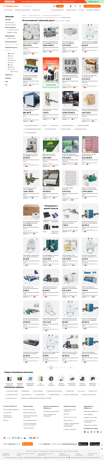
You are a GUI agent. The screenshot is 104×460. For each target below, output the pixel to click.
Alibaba (24, 15)
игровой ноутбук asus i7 (68, 125)
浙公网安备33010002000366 (78, 457)
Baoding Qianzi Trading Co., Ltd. (70, 198)
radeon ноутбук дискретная (31, 125)
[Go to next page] (73, 367)
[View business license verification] (66, 457)
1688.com (35, 451)
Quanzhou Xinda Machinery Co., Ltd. (31, 196)
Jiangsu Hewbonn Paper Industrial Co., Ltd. (70, 162)
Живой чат (66, 414)
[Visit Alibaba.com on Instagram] (95, 432)
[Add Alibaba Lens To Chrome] (27, 444)
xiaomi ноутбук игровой (12, 391)
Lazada (52, 451)
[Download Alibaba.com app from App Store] (83, 444)
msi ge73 (45, 125)
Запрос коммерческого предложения (50, 415)
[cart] (75, 6)
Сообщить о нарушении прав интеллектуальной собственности (71, 425)
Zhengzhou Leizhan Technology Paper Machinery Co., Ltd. (51, 196)
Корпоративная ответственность (7, 416)
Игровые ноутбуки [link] (66, 17)
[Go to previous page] (47, 367)
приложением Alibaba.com (69, 444)
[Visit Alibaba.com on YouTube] (98, 432)
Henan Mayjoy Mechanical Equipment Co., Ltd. (51, 117)
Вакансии (5, 420)
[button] (54, 6)
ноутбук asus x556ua (66, 129)
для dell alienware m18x (51, 129)
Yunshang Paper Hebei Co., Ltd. (31, 84)
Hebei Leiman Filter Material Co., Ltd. (51, 50)
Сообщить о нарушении (70, 429)
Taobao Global (58, 451)
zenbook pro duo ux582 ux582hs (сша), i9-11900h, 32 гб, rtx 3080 (36, 398)
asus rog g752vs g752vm (30, 132)
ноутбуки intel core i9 (12, 398)
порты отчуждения (38, 391)
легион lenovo (54, 125)
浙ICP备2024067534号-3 (93, 457)
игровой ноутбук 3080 (83, 125)
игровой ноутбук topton (80, 129)
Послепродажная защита (30, 420)
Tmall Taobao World (44, 451)
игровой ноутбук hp (40, 394)
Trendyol (69, 451)
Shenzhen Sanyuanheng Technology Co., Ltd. (70, 86)
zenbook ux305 (70, 391)
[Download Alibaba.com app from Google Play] (95, 444)
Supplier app (46, 444)
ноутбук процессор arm (12, 394)
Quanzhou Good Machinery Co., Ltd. (31, 164)
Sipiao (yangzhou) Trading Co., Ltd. (31, 52)
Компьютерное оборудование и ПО (51, 15)
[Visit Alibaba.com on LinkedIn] (88, 432)
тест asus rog (81, 391)
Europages (75, 451)
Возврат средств (68, 420)
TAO (65, 451)
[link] (102, 444)
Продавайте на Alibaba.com (91, 411)
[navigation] (12, 192)
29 (70, 367)
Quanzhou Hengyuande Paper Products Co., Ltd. (90, 86)
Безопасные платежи (29, 409)
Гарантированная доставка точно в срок (30, 416)
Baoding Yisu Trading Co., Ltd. (69, 50)
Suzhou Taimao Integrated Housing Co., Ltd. (31, 119)
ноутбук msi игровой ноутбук (71, 394)
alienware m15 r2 (93, 391)
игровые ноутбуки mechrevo (89, 394)
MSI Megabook (26, 391)
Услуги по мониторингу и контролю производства (30, 424)
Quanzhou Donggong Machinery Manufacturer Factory (90, 196)
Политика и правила (28, 428)
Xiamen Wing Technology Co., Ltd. (90, 50)
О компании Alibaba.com (10, 406)
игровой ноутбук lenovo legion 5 (54, 391)
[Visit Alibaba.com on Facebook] (85, 432)
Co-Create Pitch (7, 412)
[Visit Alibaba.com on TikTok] (101, 432)
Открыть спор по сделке (70, 417)
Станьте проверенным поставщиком (90, 421)
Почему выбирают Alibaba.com (11, 409)
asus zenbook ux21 (27, 394)
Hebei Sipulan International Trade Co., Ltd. (90, 162)
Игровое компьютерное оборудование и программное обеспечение (40, 17)
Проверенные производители (51, 411)
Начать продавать (88, 414)
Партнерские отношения (90, 425)
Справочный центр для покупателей (70, 410)
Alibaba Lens (11, 444)
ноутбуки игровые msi (55, 394)
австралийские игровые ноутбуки (33, 129)
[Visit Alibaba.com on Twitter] (91, 432)
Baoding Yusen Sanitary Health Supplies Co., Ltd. (90, 119)
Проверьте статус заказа (90, 417)
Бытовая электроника (34, 15)
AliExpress (28, 451)
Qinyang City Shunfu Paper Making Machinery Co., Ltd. (70, 117)
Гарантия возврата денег (29, 412)
